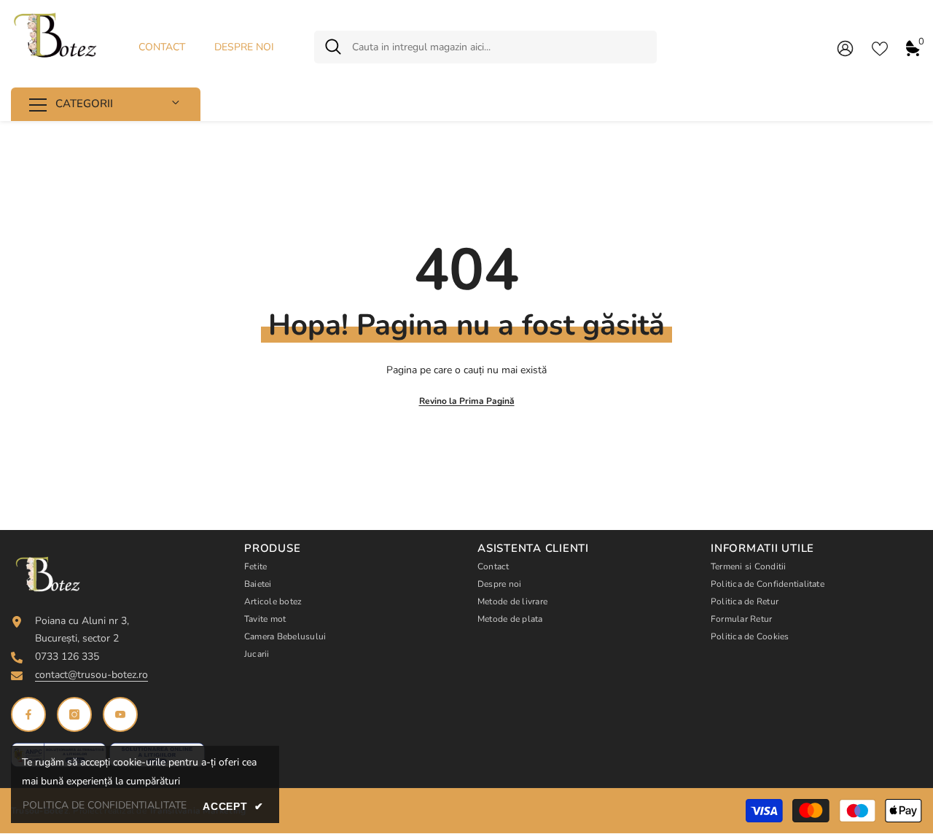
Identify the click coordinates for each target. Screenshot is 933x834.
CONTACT (161, 47)
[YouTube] (120, 714)
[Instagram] (74, 714)
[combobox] (499, 47)
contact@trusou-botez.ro (91, 675)
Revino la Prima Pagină (467, 401)
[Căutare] (485, 47)
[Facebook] (28, 714)
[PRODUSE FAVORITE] (880, 47)
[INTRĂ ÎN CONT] (845, 47)
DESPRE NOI (244, 47)
